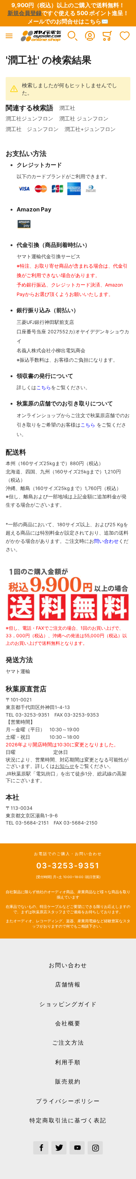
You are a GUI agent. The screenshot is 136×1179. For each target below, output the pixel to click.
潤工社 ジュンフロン (83, 118)
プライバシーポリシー (68, 1101)
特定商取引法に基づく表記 (68, 1120)
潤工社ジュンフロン (29, 118)
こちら (43, 387)
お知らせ (64, 766)
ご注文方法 (68, 1042)
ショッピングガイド (68, 1004)
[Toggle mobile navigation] (9, 35)
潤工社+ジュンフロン (90, 129)
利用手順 (68, 1062)
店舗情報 (68, 984)
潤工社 (69, 108)
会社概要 (68, 1023)
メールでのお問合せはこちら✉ (68, 21)
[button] (72, 36)
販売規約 (68, 1081)
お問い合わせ (68, 965)
